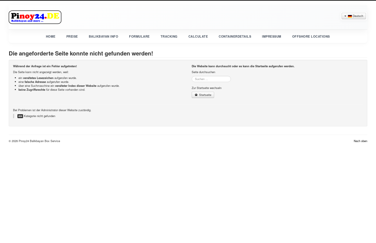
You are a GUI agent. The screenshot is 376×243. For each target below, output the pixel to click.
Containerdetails (235, 36)
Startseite (204, 95)
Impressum (271, 36)
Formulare (139, 36)
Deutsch (357, 16)
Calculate (198, 36)
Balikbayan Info (103, 36)
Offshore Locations (311, 36)
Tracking (169, 36)
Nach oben (360, 141)
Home (50, 36)
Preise (72, 36)
